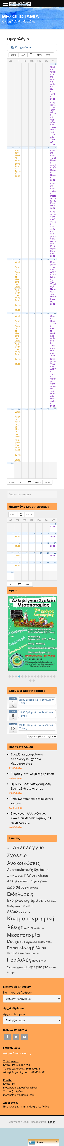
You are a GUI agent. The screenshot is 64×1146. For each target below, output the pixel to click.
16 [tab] (30, 680)
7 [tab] (29, 676)
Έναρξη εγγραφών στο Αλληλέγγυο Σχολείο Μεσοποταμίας (27, 758)
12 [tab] (45, 676)
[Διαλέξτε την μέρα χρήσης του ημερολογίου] (31, 55)
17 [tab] (34, 680)
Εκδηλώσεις (20, 893)
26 (34, 409)
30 (12, 463)
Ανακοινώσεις (23, 862)
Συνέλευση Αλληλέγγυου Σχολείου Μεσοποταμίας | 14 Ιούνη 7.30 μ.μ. (31, 818)
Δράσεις (15, 887)
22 (55, 313)
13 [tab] (48, 676)
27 (41, 409)
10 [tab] (38, 676)
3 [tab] (16, 676)
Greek (39, 1142)
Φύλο (52, 967)
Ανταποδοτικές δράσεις (28, 869)
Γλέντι (30, 875)
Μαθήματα (39, 928)
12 (34, 259)
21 (48, 313)
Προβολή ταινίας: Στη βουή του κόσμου (32, 801)
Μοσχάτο (15, 941)
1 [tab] (10, 676)
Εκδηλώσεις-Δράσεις (27, 900)
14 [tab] (51, 676)
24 (19, 409)
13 (41, 259)
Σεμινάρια (15, 967)
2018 (14, 54)
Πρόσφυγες (39, 960)
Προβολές (19, 959)
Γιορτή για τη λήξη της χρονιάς (32, 774)
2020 (48, 54)
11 (26, 259)
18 (26, 313)
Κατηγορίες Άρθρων (17, 992)
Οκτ (39, 54)
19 (34, 313)
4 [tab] (19, 676)
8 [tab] (32, 676)
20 (41, 313)
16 (12, 313)
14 (48, 259)
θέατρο (11, 972)
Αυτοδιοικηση (15, 876)
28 (48, 409)
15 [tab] (54, 676)
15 (55, 259)
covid (9, 848)
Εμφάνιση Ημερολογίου (41, 736)
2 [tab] (13, 676)
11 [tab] (42, 676)
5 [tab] (22, 676)
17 (19, 313)
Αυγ (23, 54)
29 (55, 409)
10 (19, 259)
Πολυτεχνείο (32, 953)
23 (12, 409)
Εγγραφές (31, 887)
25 (26, 409)
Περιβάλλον (15, 953)
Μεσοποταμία (23, 934)
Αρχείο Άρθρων (14, 1014)
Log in (51, 1121)
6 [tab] (26, 676)
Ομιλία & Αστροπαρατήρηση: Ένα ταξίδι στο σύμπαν (31, 786)
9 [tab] (35, 676)
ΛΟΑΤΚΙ (28, 928)
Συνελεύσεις (36, 966)
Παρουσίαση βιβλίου (26, 947)
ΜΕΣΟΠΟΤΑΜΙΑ (20, 16)
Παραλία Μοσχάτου (38, 942)
